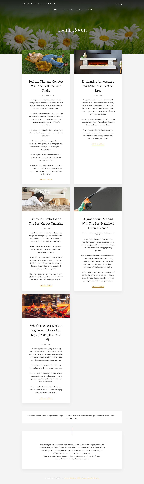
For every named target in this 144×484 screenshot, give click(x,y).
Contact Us (96, 478)
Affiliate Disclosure (82, 478)
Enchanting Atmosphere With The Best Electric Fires (98, 86)
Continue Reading (46, 179)
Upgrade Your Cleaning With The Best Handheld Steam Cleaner (98, 223)
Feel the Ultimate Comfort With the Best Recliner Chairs (46, 86)
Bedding (41, 95)
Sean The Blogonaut (39, 4)
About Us (90, 478)
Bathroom (84, 233)
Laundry (106, 233)
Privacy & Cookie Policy (70, 478)
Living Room (49, 95)
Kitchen (99, 233)
